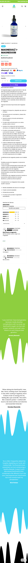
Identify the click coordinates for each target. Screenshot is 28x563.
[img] (10, 228)
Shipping (3, 75)
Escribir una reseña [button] (14, 208)
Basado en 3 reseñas (8, 206)
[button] (22, 6)
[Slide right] (25, 26)
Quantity (3, 78)
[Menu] (2, 6)
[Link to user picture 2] (4, 241)
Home (2, 43)
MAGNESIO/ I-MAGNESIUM (11, 43)
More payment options (7, 87)
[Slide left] (2, 26)
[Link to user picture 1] (3, 241)
